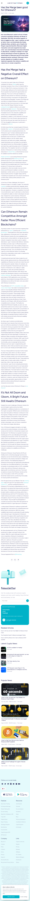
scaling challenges (5, 275)
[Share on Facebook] (12, 560)
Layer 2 (11, 230)
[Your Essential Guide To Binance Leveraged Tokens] (15, 711)
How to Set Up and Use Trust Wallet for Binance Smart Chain (14, 631)
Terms (2, 852)
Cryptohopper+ (19, 824)
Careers (3, 844)
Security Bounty (5, 859)
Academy (18, 811)
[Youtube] (13, 784)
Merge (14, 84)
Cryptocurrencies (20, 841)
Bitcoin (11, 124)
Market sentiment (5, 156)
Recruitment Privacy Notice (7, 862)
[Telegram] (8, 784)
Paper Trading (4, 822)
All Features (3, 835)
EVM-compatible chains (17, 286)
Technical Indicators (20, 819)
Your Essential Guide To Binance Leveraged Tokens (13, 635)
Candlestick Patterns (21, 822)
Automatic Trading (5, 803)
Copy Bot (3, 816)
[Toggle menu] (2, 3)
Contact (3, 849)
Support (3, 857)
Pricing (17, 846)
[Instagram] (16, 784)
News (17, 814)
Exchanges (18, 827)
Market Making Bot (5, 809)
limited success (18, 158)
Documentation (19, 809)
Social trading (4, 811)
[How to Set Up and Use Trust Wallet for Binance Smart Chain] (15, 689)
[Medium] (19, 784)
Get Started (19, 803)
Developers (18, 859)
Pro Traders (18, 854)
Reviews (18, 849)
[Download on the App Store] (8, 794)
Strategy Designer (5, 824)
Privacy (2, 854)
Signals (17, 844)
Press (2, 846)
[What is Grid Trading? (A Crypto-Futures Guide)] (15, 754)
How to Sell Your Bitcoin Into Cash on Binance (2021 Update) (13, 638)
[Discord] (10, 784)
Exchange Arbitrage (5, 806)
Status (17, 862)
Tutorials (18, 806)
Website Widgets (20, 857)
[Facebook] (2, 784)
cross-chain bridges (6, 288)
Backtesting (4, 827)
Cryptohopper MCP (5, 832)
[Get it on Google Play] (22, 794)
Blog (17, 816)
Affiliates (18, 852)
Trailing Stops (4, 819)
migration (10, 129)
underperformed (5, 107)
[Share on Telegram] (18, 560)
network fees (11, 151)
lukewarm (14, 109)
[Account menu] (27, 3)
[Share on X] (15, 560)
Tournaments (4, 829)
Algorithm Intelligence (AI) (7, 814)
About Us (3, 841)
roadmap (3, 186)
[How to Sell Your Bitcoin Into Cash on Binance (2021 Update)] (15, 732)
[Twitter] (5, 784)
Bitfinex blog (18, 554)
